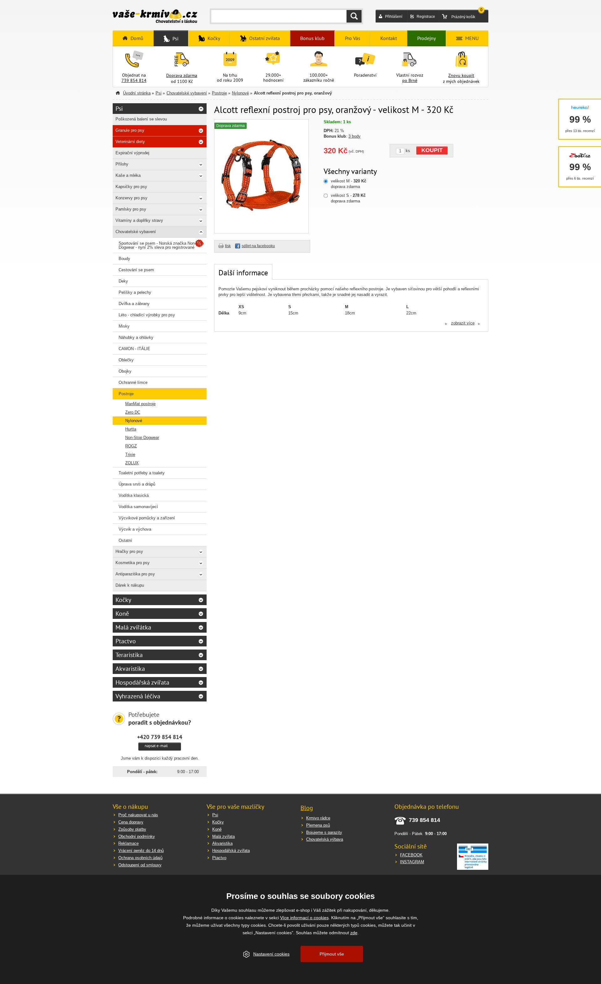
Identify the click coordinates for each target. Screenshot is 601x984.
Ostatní (125, 540)
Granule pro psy (130, 130)
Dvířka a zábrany (134, 303)
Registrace (426, 16)
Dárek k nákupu (130, 585)
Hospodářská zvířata (142, 682)
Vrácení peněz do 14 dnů (141, 850)
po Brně (409, 80)
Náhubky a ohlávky (136, 337)
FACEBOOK (411, 855)
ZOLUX (132, 463)
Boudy (124, 258)
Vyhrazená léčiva (138, 696)
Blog (306, 808)
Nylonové (240, 93)
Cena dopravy (130, 822)
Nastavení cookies (271, 953)
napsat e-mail (156, 745)
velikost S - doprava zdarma (348, 198)
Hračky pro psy (129, 551)
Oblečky (126, 360)
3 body (354, 136)
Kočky (123, 600)
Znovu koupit (461, 75)
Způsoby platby (132, 829)
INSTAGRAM (412, 861)
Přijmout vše (332, 953)
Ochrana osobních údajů (140, 857)
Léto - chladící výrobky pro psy (147, 315)
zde (353, 932)
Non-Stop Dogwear (142, 437)
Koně (122, 613)
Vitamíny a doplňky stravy (139, 220)
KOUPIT (432, 150)
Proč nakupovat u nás (138, 815)
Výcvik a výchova (135, 529)
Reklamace (128, 843)
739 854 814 (133, 80)
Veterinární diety (130, 141)
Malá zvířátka (133, 627)
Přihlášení (393, 16)
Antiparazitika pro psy (135, 574)
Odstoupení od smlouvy (140, 865)
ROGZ (131, 446)
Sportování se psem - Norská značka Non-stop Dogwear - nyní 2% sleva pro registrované (161, 245)
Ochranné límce (133, 382)
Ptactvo (126, 641)
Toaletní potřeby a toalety (142, 473)
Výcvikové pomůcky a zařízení (147, 518)
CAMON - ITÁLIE (134, 348)
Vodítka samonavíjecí (138, 506)
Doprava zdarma (181, 75)
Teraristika (129, 655)
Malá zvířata (223, 836)
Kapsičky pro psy (131, 186)
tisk (228, 246)
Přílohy (122, 164)
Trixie (130, 454)
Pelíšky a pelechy (135, 292)
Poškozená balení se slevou (141, 119)
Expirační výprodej (132, 152)
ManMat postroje (140, 403)
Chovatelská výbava (324, 839)
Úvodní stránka (137, 93)
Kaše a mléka (128, 175)
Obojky (125, 371)
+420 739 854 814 (159, 737)
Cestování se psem (136, 270)
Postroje (219, 93)
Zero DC (132, 412)
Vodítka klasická (134, 495)
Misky (124, 326)
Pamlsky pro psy (131, 209)
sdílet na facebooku (258, 246)
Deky (123, 281)
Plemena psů (318, 825)
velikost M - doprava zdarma (348, 184)
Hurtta (130, 429)
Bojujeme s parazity (324, 832)
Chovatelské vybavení (187, 93)
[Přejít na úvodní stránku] (155, 16)
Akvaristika (130, 669)
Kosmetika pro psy (133, 562)
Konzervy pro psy (131, 198)
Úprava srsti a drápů (137, 484)
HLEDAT (354, 16)
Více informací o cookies (304, 917)
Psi (159, 93)
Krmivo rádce (318, 818)
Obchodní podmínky (136, 836)
